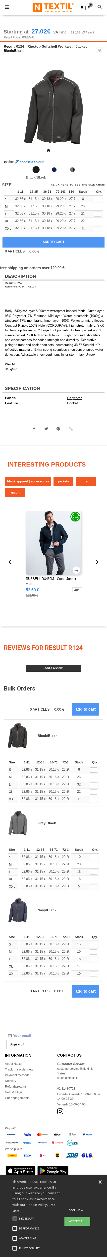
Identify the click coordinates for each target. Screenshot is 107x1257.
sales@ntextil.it (67, 1078)
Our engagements (17, 1098)
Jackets (63, 481)
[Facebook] (34, 429)
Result (9, 46)
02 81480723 (66, 1088)
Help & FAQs (13, 1092)
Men (86, 481)
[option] (53, 107)
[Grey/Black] (72, 169)
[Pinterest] (58, 429)
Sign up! (16, 1044)
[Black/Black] (36, 169)
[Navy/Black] (54, 169)
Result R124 (13, 283)
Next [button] (99, 110)
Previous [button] (10, 110)
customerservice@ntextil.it (75, 1068)
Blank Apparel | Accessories (28, 481)
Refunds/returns (16, 1086)
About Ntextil (13, 1064)
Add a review (53, 668)
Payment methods (17, 1075)
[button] (82, 7)
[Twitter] (46, 429)
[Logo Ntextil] (53, 7)
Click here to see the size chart (78, 185)
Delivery (10, 1081)
